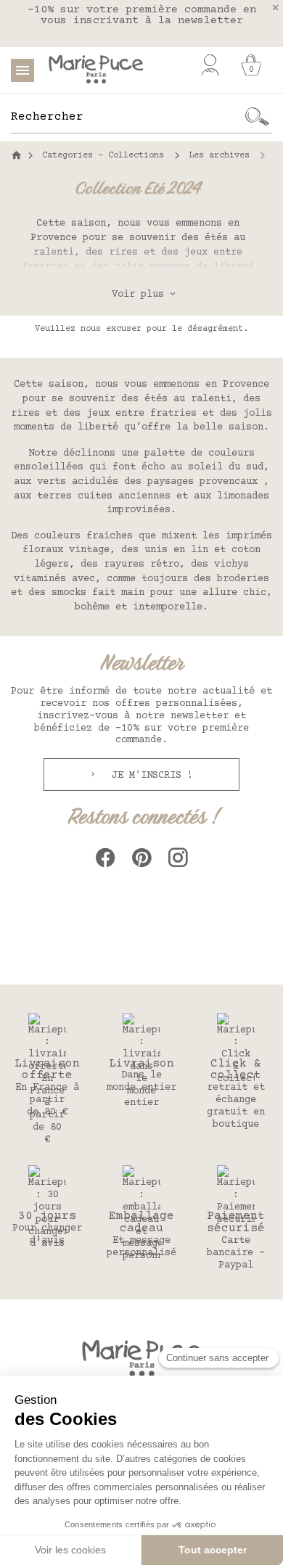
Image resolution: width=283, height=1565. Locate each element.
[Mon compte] (210, 65)
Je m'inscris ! (149, 775)
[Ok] (257, 117)
